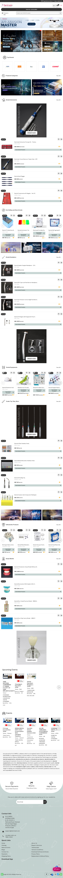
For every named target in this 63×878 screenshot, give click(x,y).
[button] (60, 86)
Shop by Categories (31, 9)
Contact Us (5, 852)
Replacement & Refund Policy (40, 856)
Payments (4, 854)
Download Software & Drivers (40, 852)
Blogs (3, 849)
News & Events (6, 847)
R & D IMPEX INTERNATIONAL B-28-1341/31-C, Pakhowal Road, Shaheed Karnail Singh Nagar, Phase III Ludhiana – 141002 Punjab (12, 822)
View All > (58, 75)
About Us (34, 843)
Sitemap (4, 845)
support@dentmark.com (12, 831)
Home (3, 843)
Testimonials (35, 847)
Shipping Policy (6, 856)
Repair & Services (37, 845)
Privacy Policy (36, 854)
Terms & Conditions (37, 849)
